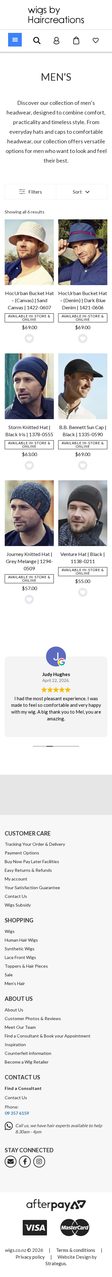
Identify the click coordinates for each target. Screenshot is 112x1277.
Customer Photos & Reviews (33, 1018)
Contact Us (16, 896)
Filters (35, 192)
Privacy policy (30, 1257)
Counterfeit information (28, 1053)
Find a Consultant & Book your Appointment (48, 1035)
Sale (9, 974)
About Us (14, 1009)
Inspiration (15, 1044)
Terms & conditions (75, 1250)
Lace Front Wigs (20, 957)
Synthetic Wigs (20, 948)
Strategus (55, 1263)
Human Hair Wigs (21, 940)
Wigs (10, 931)
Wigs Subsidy (18, 904)
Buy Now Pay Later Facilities (32, 861)
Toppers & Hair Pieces (26, 966)
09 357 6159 (17, 1113)
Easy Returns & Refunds (28, 870)
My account (16, 878)
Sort (77, 192)
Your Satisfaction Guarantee (32, 887)
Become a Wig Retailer (27, 1061)
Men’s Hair (15, 983)
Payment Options (22, 852)
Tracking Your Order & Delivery (35, 844)
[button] (29, 338)
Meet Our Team (20, 1027)
